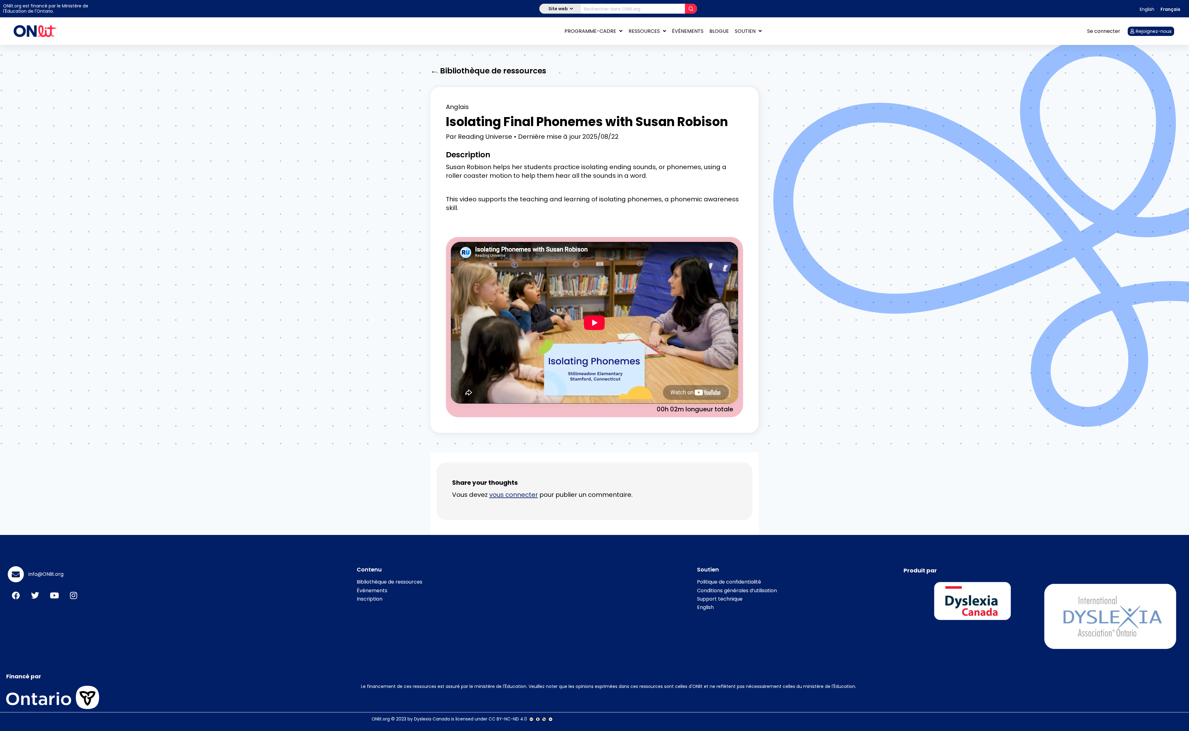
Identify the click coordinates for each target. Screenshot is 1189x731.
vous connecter (513, 494)
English (705, 607)
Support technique (720, 598)
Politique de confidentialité (729, 581)
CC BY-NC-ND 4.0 (508, 719)
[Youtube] (54, 595)
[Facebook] (16, 595)
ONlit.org (381, 719)
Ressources (644, 31)
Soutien (745, 31)
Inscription (369, 598)
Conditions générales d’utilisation (737, 590)
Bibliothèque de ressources (389, 581)
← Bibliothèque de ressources (488, 70)
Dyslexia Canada (432, 719)
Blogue (719, 31)
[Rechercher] (691, 9)
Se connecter (1103, 31)
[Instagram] (73, 595)
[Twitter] (35, 595)
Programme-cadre (590, 31)
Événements (687, 31)
